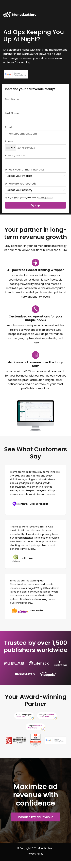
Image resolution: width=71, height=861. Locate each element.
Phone (9, 141)
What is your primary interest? (24, 169)
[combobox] (10, 147)
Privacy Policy (45, 197)
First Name (12, 99)
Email (8, 127)
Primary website (15, 155)
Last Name (12, 113)
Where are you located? (20, 184)
